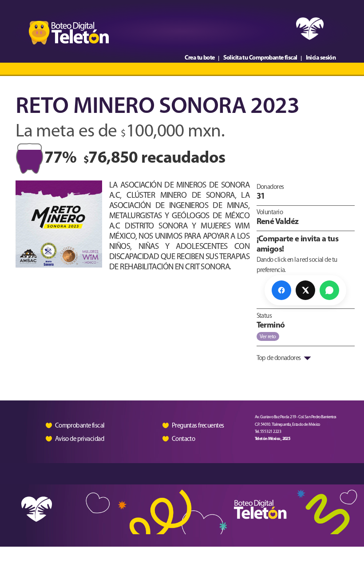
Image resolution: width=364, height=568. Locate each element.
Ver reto (268, 337)
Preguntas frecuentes (198, 426)
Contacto (183, 439)
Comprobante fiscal (80, 426)
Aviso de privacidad (79, 439)
